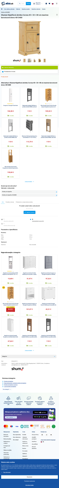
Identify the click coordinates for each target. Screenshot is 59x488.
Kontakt (24, 434)
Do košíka (11, 115)
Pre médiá (24, 451)
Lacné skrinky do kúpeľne (10, 386)
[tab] (3, 202)
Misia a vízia (25, 445)
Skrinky (43, 9)
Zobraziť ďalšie (28, 181)
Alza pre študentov (34, 447)
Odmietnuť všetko (29, 485)
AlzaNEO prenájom (34, 438)
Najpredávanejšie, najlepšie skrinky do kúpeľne (15, 383)
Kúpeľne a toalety (26, 9)
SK (43, 441)
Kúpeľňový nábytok (36, 9)
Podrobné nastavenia (29, 481)
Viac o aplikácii (9, 417)
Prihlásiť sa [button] (38, 4)
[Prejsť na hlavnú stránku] (7, 3)
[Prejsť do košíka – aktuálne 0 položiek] (56, 3)
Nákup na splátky (7, 450)
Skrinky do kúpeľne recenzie (10, 384)
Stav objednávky (17, 434)
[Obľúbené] (49, 3)
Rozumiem (29, 477)
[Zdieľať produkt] (57, 15)
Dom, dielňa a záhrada (9, 9)
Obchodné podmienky (6, 453)
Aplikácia (24, 453)
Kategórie (4, 356)
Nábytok (18, 9)
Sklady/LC (24, 456)
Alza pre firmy (35, 434)
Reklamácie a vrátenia (7, 442)
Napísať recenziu (30, 212)
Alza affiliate (35, 444)
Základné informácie (25, 438)
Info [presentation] (3, 202)
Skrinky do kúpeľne (7, 191)
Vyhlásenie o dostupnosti (7, 457)
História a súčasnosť (24, 442)
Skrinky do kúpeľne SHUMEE (9, 195)
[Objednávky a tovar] (46, 3)
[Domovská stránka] (1, 9)
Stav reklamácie (17, 437)
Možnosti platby (7, 439)
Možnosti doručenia (6, 435)
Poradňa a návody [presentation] (10, 202)
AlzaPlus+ (34, 441)
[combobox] (22, 3)
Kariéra (24, 448)
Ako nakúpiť (15, 439)
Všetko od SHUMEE (5, 12)
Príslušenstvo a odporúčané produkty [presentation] (24, 202)
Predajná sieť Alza (7, 446)
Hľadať (28, 3)
